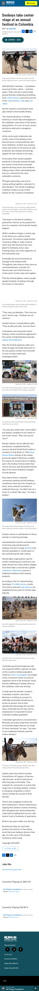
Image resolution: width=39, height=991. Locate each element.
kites (17, 101)
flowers (16, 98)
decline (28, 548)
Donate (32, 3)
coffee (10, 98)
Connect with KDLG (10, 959)
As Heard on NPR (10, 848)
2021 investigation (20, 675)
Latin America (26, 587)
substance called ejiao (11, 570)
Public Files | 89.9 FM (11, 968)
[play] (3, 988)
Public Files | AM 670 (11, 963)
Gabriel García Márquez (12, 340)
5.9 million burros (18, 584)
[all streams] (36, 988)
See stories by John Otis (11, 869)
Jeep (10, 101)
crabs (22, 101)
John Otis (12, 29)
